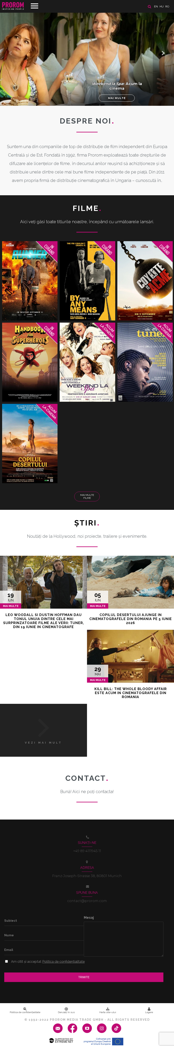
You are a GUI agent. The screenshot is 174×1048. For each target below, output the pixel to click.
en (156, 6)
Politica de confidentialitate (63, 962)
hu (162, 6)
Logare (149, 1012)
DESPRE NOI (87, 120)
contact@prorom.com (87, 901)
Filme (87, 208)
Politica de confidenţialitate (25, 1012)
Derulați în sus (66, 1012)
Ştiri (87, 522)
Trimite (84, 977)
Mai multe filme (87, 496)
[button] (163, 53)
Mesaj (89, 918)
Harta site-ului (107, 1012)
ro (167, 6)
